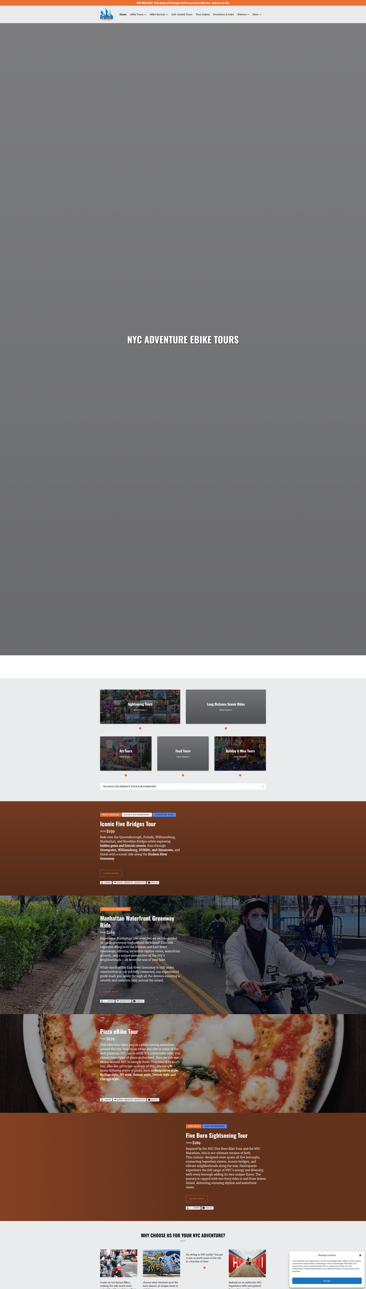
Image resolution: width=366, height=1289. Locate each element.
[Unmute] (184, 650)
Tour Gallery (203, 14)
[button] (360, 1255)
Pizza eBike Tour (119, 1031)
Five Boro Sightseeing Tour (217, 1135)
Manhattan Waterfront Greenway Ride (137, 921)
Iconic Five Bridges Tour (128, 823)
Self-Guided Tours (181, 14)
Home (123, 14)
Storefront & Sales (223, 14)
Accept (327, 1281)
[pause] (181, 650)
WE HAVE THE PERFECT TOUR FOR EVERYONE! (129, 786)
